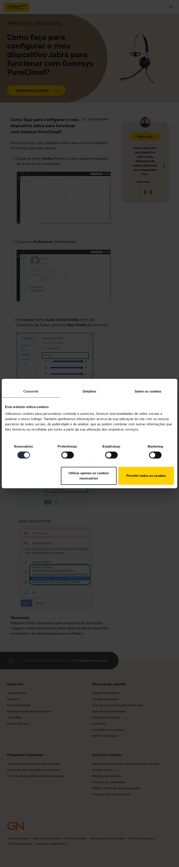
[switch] (67, 455)
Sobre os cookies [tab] (148, 391)
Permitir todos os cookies (146, 476)
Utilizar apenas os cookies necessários (89, 475)
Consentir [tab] (31, 391)
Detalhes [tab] (89, 391)
